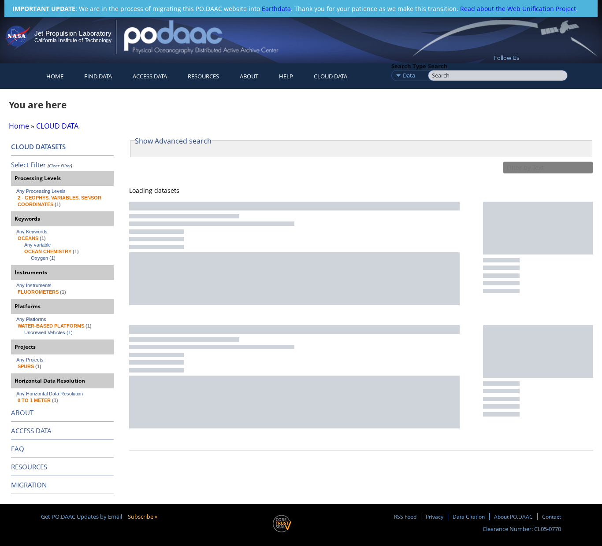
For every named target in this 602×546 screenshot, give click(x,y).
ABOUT (22, 412)
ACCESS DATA (31, 430)
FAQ (17, 448)
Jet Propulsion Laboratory (72, 33)
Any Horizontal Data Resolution (49, 393)
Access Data (150, 76)
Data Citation (469, 516)
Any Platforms (31, 319)
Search (438, 66)
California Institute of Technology (72, 40)
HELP (286, 76)
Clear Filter (60, 165)
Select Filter (28, 164)
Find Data (98, 76)
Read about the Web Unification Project (518, 8)
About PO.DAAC (513, 516)
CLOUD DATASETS (38, 146)
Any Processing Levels (41, 191)
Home (54, 76)
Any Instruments (34, 285)
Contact (551, 516)
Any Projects (30, 359)
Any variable (37, 244)
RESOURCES (203, 76)
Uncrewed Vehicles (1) (48, 332)
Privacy (434, 516)
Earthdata (276, 8)
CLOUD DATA (330, 76)
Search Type (408, 66)
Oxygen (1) (43, 258)
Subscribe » (142, 516)
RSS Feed (405, 516)
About (249, 76)
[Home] (209, 37)
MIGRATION (29, 484)
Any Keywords (32, 231)
